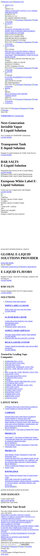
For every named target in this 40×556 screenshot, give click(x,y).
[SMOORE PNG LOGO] (13, 361)
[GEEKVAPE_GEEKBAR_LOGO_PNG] (19, 367)
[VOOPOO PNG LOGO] (14, 389)
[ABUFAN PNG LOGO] (13, 378)
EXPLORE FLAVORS (8, 515)
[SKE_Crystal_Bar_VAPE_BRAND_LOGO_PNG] (22, 372)
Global (19, 116)
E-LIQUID (8, 71)
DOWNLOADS (15, 94)
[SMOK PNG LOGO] (12, 394)
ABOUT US (9, 5)
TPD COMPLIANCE (18, 53)
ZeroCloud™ (9, 55)
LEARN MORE (6, 137)
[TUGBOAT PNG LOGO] (14, 383)
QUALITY (8, 24)
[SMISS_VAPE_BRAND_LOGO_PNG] (19, 385)
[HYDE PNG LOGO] (12, 365)
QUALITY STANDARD (13, 29)
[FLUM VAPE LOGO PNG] (15, 363)
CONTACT (9, 103)
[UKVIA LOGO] (11, 398)
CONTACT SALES (23, 515)
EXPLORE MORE (7, 263)
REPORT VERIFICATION (16, 94)
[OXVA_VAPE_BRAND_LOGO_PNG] (19, 369)
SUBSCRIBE (25, 544)
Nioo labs (4, 550)
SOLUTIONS (9, 46)
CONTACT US (25, 11)
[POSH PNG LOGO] (12, 392)
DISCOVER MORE (7, 500)
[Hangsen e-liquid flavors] (18, 267)
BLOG (7, 94)
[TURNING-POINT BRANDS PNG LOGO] (20, 381)
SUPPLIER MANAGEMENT (25, 31)
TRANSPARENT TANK (22, 55)
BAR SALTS (30, 53)
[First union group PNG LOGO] (16, 376)
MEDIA (7, 88)
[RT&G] (8, 379)
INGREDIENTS (18, 77)
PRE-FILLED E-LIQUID (13, 51)
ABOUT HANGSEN (12, 11)
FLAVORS (8, 77)
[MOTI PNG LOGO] (12, 396)
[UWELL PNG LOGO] (13, 391)
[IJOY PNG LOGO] (12, 387)
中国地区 (7, 116)
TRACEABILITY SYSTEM (14, 33)
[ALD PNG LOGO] (12, 374)
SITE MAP (4, 554)
